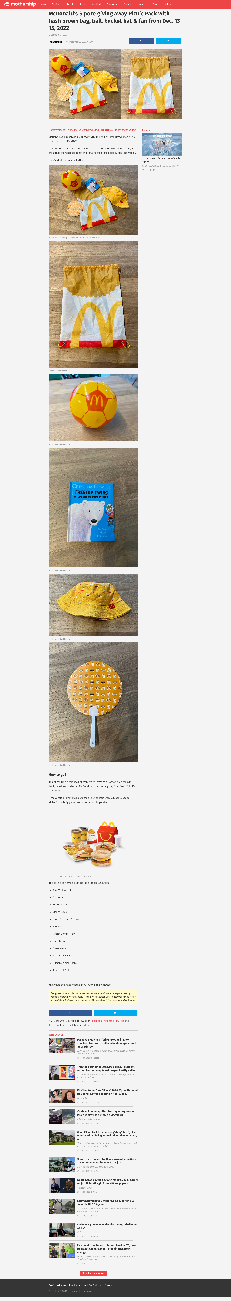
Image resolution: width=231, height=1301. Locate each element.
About (51, 1285)
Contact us (81, 1285)
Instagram (109, 1020)
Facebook (96, 1020)
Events (146, 130)
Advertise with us (65, 1285)
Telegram (54, 1025)
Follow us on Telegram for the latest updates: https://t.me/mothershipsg (93, 129)
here (114, 1000)
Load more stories (93, 1273)
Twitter (120, 1020)
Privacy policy (111, 1285)
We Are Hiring (95, 1285)
